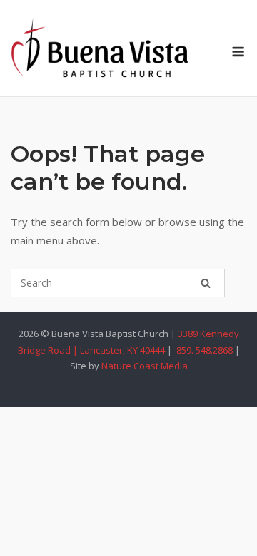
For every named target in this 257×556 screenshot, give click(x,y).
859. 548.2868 (203, 350)
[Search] (205, 283)
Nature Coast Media (144, 365)
